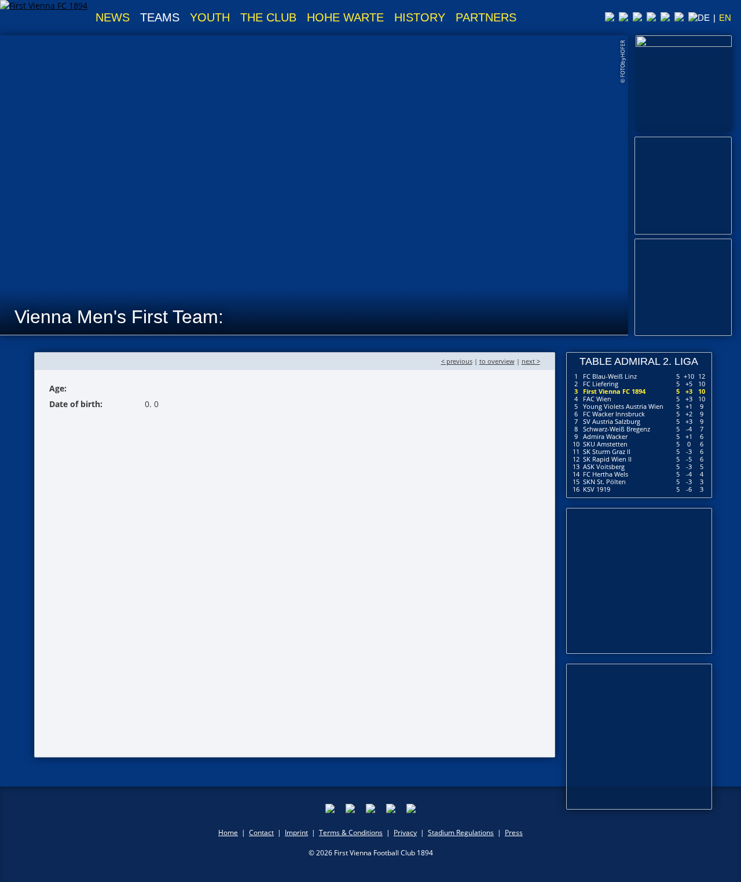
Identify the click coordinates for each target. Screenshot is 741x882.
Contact (261, 832)
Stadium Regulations (461, 832)
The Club (268, 17)
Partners (486, 17)
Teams (159, 17)
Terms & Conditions (351, 832)
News (113, 17)
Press (514, 832)
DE (704, 18)
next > (531, 361)
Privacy (405, 832)
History (419, 17)
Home (228, 832)
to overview (497, 361)
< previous (456, 361)
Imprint (296, 832)
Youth (210, 17)
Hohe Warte (345, 17)
